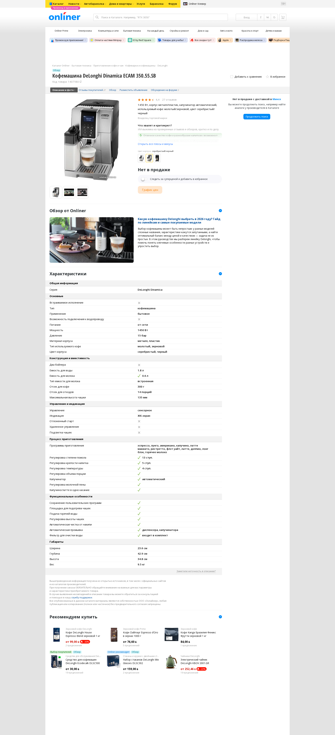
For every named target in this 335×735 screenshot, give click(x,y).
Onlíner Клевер (197, 3)
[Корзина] (282, 17)
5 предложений (131, 645)
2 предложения (74, 645)
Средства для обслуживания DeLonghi (84, 656)
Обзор (77, 652)
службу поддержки (81, 597)
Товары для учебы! (173, 40)
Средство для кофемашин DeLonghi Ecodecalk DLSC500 (83, 661)
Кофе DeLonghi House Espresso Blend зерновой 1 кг (83, 634)
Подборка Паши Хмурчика (288, 40)
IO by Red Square (142, 40)
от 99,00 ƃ (72, 642)
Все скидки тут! (203, 40)
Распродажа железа (251, 40)
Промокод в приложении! (69, 40)
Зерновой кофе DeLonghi (79, 629)
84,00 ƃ (185, 642)
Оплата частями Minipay (108, 40)
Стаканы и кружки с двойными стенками (141, 656)
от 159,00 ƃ (130, 669)
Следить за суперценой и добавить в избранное (179, 179)
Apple (226, 40)
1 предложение (189, 645)
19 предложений (74, 673)
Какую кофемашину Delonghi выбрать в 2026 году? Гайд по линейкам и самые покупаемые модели (179, 220)
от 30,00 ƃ (72, 669)
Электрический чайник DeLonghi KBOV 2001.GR (195, 661)
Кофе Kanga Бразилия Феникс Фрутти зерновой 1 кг (198, 634)
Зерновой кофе (189, 629)
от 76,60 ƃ (130, 642)
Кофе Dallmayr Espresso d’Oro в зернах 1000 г (140, 634)
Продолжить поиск (256, 116)
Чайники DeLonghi (190, 656)
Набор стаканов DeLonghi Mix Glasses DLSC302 (141, 661)
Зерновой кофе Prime (134, 629)
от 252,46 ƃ (188, 669)
